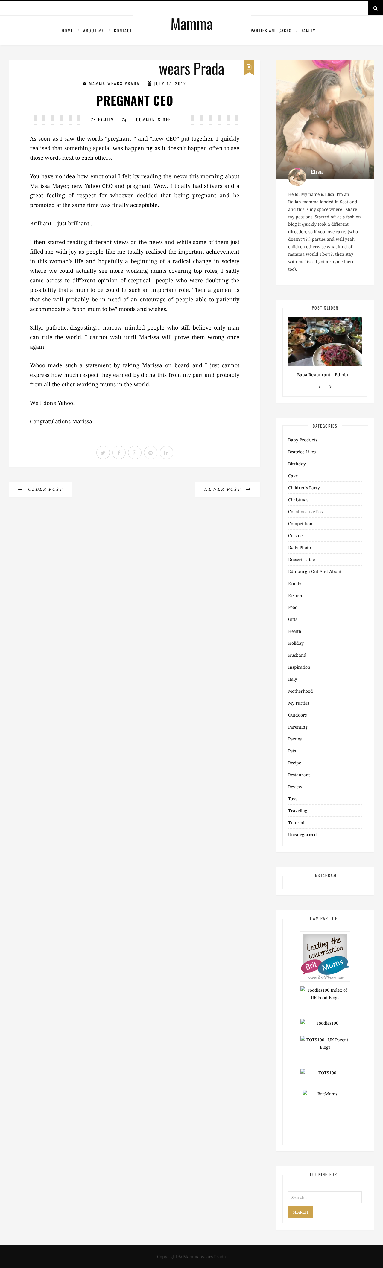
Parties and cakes (271, 30)
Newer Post (223, 489)
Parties (295, 739)
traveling (297, 810)
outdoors (297, 715)
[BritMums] (325, 956)
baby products (302, 440)
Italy (292, 679)
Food (293, 607)
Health (294, 631)
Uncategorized (302, 834)
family (309, 30)
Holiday (296, 643)
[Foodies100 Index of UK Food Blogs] (325, 1002)
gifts (292, 619)
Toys (292, 798)
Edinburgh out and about (314, 571)
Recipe (294, 763)
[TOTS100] (325, 1077)
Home (67, 30)
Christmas (298, 499)
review (295, 787)
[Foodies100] (325, 1027)
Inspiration (299, 667)
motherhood (300, 691)
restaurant (299, 775)
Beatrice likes (302, 452)
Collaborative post (306, 511)
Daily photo (299, 547)
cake (293, 475)
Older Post (44, 489)
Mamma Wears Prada (114, 83)
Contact (123, 30)
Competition (300, 523)
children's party (304, 487)
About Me (93, 30)
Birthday (297, 464)
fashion (295, 595)
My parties (298, 703)
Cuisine (295, 535)
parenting (298, 727)
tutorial (296, 822)
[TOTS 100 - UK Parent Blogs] (325, 1052)
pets (292, 751)
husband (297, 655)
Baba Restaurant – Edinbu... (325, 374)
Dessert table (301, 559)
